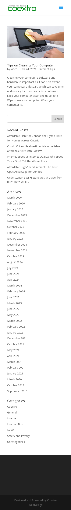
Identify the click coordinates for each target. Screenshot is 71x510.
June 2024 (13, 274)
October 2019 (15, 385)
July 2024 (12, 268)
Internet (12, 418)
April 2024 (13, 279)
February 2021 (16, 367)
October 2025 (15, 227)
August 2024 (15, 262)
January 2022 (15, 332)
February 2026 (16, 203)
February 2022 (16, 326)
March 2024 (14, 285)
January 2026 (15, 209)
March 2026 (14, 197)
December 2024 (17, 244)
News (10, 430)
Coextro (12, 406)
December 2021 (17, 338)
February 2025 (16, 233)
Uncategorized (16, 442)
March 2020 (14, 379)
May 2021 (13, 350)
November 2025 (17, 221)
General (12, 412)
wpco (14, 69)
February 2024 (16, 291)
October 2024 (15, 256)
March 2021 (14, 362)
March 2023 (14, 303)
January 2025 (15, 238)
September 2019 (17, 391)
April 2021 (13, 356)
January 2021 (15, 373)
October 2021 (15, 344)
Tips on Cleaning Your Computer (30, 65)
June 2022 (13, 309)
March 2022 (14, 320)
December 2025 (17, 215)
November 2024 (17, 250)
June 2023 (13, 297)
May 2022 (13, 315)
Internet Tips (47, 69)
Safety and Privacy (18, 436)
